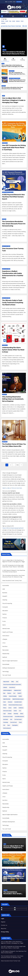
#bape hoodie (6, 681)
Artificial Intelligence (7, 690)
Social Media (5, 664)
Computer (5, 607)
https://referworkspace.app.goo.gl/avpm (13, 528)
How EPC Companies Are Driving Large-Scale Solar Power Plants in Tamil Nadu (17, 74)
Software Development (8, 668)
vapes (8, 725)
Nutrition (4, 646)
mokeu (21, 713)
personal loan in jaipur (8, 716)
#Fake (12, 681)
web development (7, 728)
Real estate (5, 650)
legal (4, 713)
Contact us (4, 925)
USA (4, 725)
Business (18, 21)
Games (10, 707)
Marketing (16, 713)
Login (2, 918)
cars (14, 693)
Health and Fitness (6, 246)
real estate (5, 719)
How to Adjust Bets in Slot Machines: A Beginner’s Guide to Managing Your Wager (13, 66)
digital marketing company (18, 699)
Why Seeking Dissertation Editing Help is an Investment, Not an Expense (13, 399)
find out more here (17, 488)
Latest (5, 59)
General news (6, 628)
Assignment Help (17, 690)
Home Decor (5, 441)
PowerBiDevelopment (19, 716)
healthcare (21, 707)
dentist (20, 696)
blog (10, 21)
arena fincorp (12, 687)
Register (3, 922)
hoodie (13, 21)
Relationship (5, 653)
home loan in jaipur (7, 710)
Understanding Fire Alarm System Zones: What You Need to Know (13, 350)
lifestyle (9, 713)
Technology (5, 345)
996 (17, 465)
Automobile (5, 585)
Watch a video (6, 488)
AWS (3, 589)
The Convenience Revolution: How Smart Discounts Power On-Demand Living (13, 54)
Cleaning (4, 599)
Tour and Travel (6, 675)
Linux (3, 642)
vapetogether (15, 725)
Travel (22, 21)
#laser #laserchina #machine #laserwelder (12, 684)
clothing (5, 696)
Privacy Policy (5, 931)
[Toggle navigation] (13, 16)
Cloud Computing (7, 603)
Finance (4, 617)
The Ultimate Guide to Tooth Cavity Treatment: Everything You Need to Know (12, 302)
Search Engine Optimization (14, 78)
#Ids (17, 681)
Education (4, 394)
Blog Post (3, 928)
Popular (13, 60)
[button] (23, 16)
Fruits (4, 621)
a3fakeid (5, 687)
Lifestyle (4, 639)
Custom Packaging (12, 696)
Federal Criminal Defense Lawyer (15, 704)
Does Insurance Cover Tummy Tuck (12, 580)
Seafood (4, 657)
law (20, 710)
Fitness (4, 707)
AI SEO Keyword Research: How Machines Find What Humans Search (17, 81)
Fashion (2, 21)
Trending (22, 60)
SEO (11, 719)
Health (6, 21)
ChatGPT (4, 596)
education (3, 23)
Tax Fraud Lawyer (18, 719)
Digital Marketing (6, 699)
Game (3, 63)
